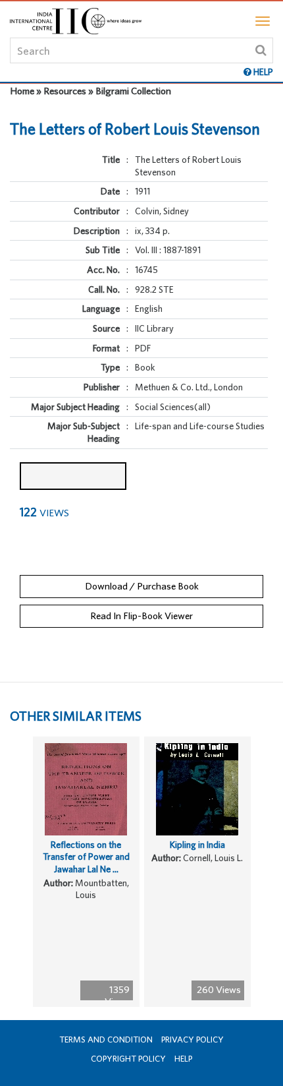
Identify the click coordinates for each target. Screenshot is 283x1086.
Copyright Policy (128, 1059)
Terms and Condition (106, 1039)
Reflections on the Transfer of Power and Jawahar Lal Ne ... (86, 856)
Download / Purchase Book (142, 585)
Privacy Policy (192, 1039)
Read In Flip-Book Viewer (141, 615)
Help (183, 1059)
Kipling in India (197, 844)
